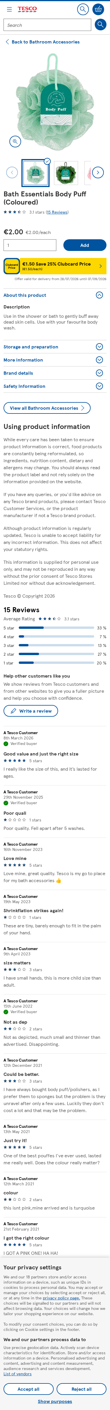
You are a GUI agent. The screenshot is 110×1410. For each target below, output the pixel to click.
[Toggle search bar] (83, 9)
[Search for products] (100, 24)
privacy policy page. (61, 1298)
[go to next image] (98, 172)
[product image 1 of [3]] (55, 102)
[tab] (35, 173)
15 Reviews (57, 212)
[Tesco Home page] (28, 9)
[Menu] (9, 9)
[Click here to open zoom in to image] (15, 141)
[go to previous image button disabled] (12, 172)
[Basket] (98, 9)
